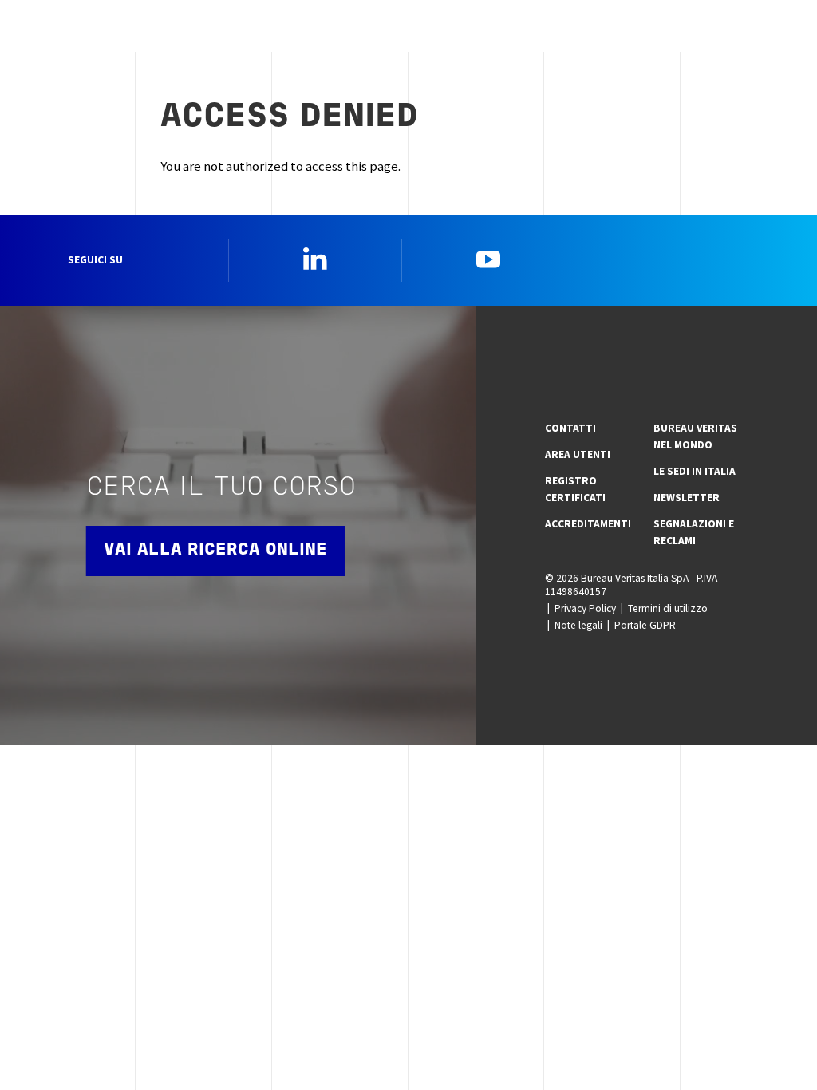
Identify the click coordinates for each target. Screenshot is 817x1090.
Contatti (570, 428)
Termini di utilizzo (668, 608)
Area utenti (577, 454)
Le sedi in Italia (694, 471)
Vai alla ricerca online (215, 550)
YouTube (488, 259)
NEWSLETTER (686, 497)
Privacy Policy (585, 608)
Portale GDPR (645, 625)
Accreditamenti (588, 524)
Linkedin (315, 259)
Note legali (578, 625)
